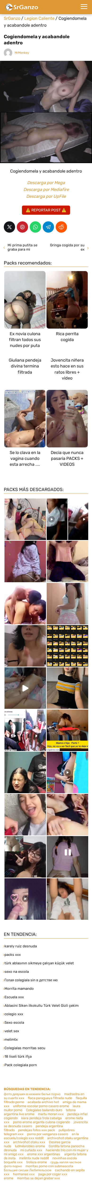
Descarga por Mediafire (46, 189)
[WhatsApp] (35, 227)
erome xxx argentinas (44, 1154)
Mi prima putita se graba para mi (22, 247)
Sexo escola (14, 1022)
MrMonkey (22, 52)
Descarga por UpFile (46, 196)
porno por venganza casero (47, 1134)
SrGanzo (12, 18)
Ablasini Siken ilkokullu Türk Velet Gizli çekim (41, 1005)
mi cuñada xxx (31, 1150)
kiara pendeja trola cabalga (41, 1118)
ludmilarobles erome (30, 1146)
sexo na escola (16, 971)
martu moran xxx (51, 1114)
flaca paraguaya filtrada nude (50, 1098)
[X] (9, 227)
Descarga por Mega (46, 182)
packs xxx (12, 955)
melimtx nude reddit (34, 1158)
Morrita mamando (19, 988)
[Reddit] (61, 227)
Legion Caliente (39, 18)
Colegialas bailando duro (44, 1110)
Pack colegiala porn (20, 1065)
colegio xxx (13, 1014)
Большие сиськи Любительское (27, 1170)
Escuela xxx (14, 997)
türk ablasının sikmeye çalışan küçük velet (39, 963)
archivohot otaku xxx (29, 1142)
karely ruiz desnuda (20, 946)
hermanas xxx (24, 1174)
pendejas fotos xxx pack (36, 1130)
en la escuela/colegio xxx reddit (41, 1136)
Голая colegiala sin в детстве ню (31, 980)
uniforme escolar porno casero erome (41, 1106)
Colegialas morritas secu (24, 1048)
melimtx (11, 1039)
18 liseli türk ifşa (18, 1056)
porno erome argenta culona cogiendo (41, 1122)
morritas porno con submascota (49, 1166)
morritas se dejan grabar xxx (38, 1178)
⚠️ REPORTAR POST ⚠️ (46, 210)
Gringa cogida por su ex (67, 247)
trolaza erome (36, 1162)
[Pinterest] (22, 227)
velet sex (11, 1031)
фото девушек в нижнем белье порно (32, 1094)
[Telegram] (48, 227)
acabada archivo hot (43, 1102)
